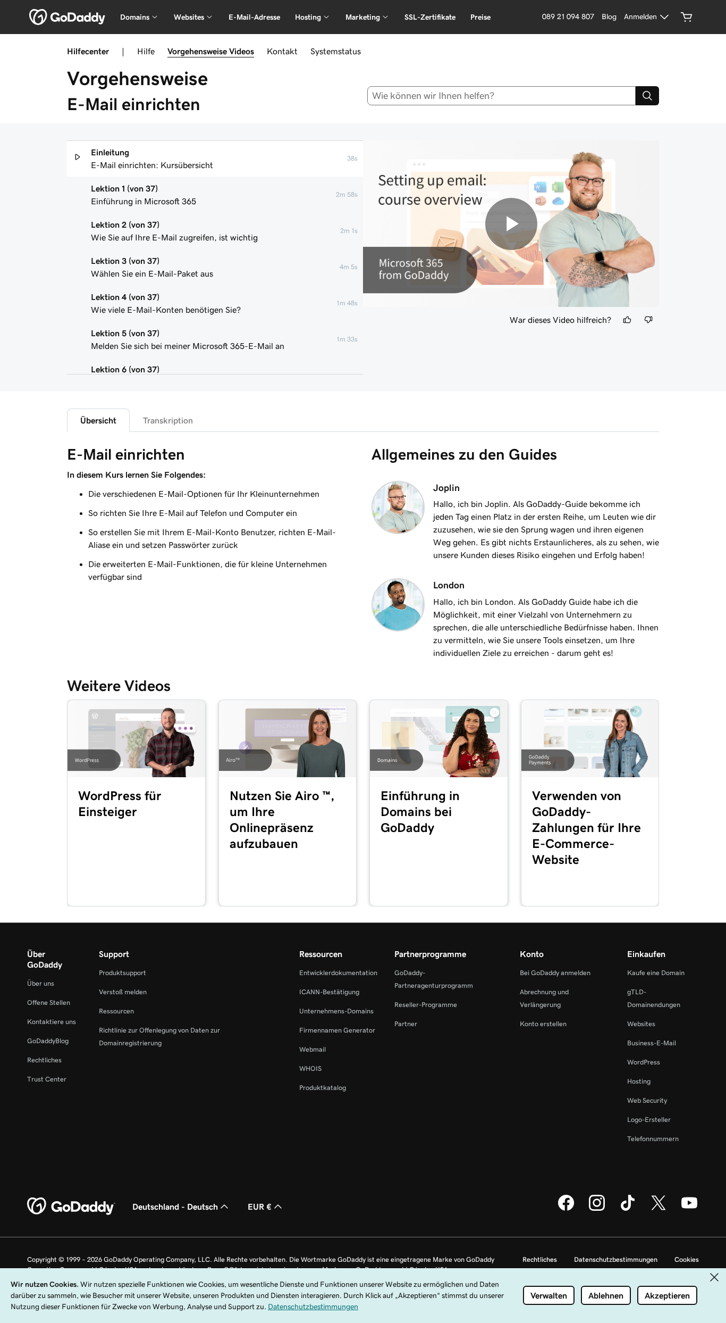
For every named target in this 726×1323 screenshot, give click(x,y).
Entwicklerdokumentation (338, 972)
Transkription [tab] (168, 420)
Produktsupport (122, 972)
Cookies (686, 1259)
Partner (405, 1023)
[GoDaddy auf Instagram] (596, 1209)
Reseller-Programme (425, 1004)
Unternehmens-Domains (336, 1011)
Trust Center (46, 1079)
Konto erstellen (543, 1023)
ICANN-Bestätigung (329, 991)
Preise (480, 17)
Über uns (40, 983)
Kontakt (282, 51)
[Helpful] (627, 319)
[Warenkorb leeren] (686, 17)
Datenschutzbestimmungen (615, 1259)
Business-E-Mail (651, 1042)
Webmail (312, 1049)
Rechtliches (44, 1059)
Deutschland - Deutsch (175, 1206)
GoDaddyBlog (48, 1040)
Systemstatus (335, 51)
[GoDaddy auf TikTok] (627, 1209)
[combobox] (501, 96)
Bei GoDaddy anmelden (555, 972)
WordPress (643, 1062)
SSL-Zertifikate (429, 17)
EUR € (260, 1206)
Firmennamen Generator (337, 1030)
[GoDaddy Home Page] (71, 1206)
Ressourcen (116, 1011)
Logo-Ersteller (649, 1119)
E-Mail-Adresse (254, 17)
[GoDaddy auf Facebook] (566, 1209)
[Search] (647, 95)
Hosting (639, 1081)
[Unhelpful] (648, 319)
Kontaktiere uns (51, 1021)
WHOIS (310, 1068)
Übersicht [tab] (98, 420)
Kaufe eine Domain (656, 972)
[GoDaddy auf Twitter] (658, 1209)
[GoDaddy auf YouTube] (689, 1209)
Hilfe (146, 51)
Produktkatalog (322, 1087)
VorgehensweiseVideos (210, 51)
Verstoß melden (123, 991)
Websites (641, 1023)
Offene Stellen (48, 1002)
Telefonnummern (653, 1138)
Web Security (647, 1100)
